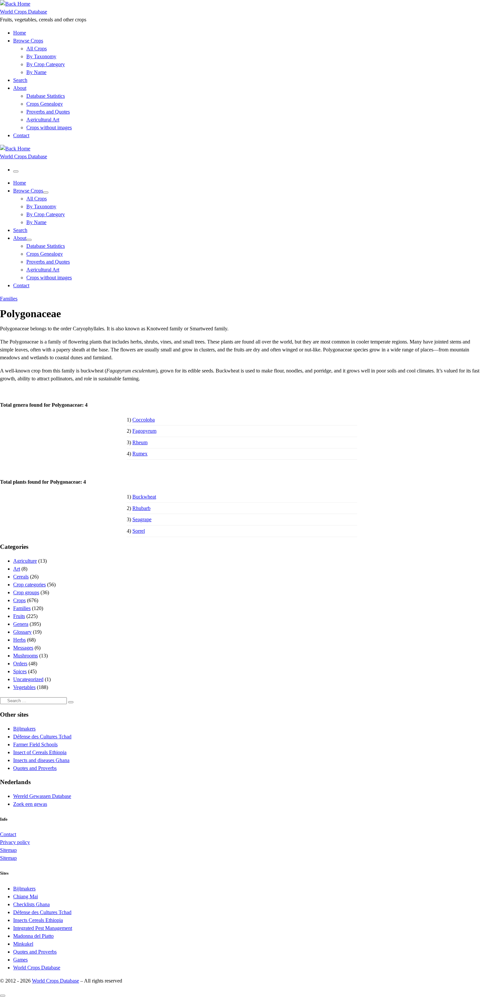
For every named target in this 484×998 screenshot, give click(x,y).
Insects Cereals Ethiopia (38, 920)
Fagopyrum (144, 431)
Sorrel (138, 531)
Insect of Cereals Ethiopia (40, 752)
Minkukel (23, 944)
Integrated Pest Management (42, 928)
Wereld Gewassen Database (42, 796)
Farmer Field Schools (35, 744)
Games (20, 959)
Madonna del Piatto (33, 936)
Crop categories (29, 584)
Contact (8, 834)
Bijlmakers (24, 728)
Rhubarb (141, 508)
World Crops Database (36, 967)
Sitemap (8, 850)
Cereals (21, 576)
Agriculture (25, 561)
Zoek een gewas (30, 804)
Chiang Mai (25, 896)
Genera (20, 624)
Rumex (140, 453)
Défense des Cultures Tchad (42, 736)
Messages (23, 648)
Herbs (19, 640)
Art (16, 569)
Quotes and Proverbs (35, 768)
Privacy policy (15, 842)
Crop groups (26, 592)
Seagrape (141, 519)
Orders (20, 663)
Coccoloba (143, 419)
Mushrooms (25, 655)
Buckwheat (144, 496)
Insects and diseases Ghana (41, 760)
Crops (19, 600)
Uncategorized (28, 679)
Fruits (19, 616)
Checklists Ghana (31, 904)
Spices (20, 671)
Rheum (140, 442)
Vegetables (24, 687)
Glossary (22, 632)
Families (22, 608)
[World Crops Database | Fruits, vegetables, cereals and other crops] (15, 4)
